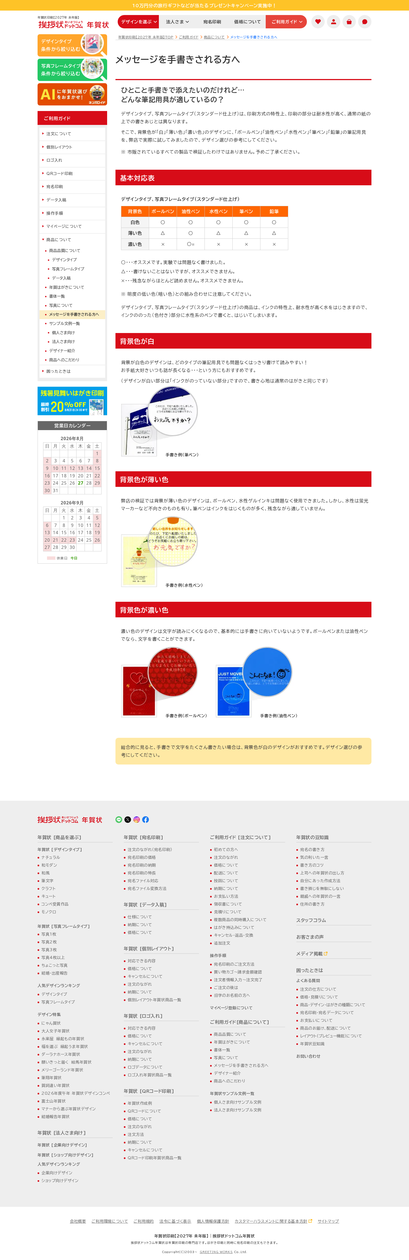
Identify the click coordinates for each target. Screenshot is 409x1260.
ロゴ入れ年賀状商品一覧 (150, 1075)
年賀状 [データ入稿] (145, 905)
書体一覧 (57, 296)
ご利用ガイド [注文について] (240, 837)
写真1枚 (48, 934)
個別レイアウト (59, 147)
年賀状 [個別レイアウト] (149, 948)
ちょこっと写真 (54, 965)
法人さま (175, 22)
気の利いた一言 (314, 857)
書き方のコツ (312, 865)
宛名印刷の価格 (142, 857)
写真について (61, 305)
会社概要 (78, 1221)
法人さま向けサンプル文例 (238, 1110)
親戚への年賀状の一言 (320, 896)
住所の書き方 (312, 904)
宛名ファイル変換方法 (147, 889)
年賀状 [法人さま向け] (62, 1133)
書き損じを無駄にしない (322, 889)
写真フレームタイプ (68, 269)
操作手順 (54, 213)
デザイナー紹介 (62, 351)
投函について (226, 881)
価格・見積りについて (319, 997)
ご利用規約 (144, 1221)
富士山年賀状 (53, 1101)
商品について (214, 37)
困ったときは (58, 371)
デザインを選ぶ (136, 22)
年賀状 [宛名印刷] (143, 837)
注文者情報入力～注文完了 (238, 980)
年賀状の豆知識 (312, 837)
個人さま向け (63, 333)
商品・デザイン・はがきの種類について (332, 1005)
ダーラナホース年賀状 (60, 1054)
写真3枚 (49, 950)
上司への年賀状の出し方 (322, 873)
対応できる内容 (142, 961)
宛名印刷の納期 (142, 865)
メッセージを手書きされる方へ (74, 314)
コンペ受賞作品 (55, 904)
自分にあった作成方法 (320, 881)
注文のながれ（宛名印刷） (150, 850)
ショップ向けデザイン (60, 1181)
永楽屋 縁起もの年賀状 (62, 1039)
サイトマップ (328, 1221)
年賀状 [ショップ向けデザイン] (66, 1155)
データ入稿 (56, 200)
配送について (226, 873)
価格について (247, 22)
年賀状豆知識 (312, 1044)
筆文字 (47, 881)
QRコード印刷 (59, 174)
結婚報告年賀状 (55, 1117)
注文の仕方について (318, 989)
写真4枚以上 (53, 958)
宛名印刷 (212, 22)
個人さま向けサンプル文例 (238, 1102)
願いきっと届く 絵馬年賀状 (66, 1062)
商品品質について (64, 251)
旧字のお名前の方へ (232, 995)
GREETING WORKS (216, 1252)
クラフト (48, 889)
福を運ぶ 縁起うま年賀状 (64, 1047)
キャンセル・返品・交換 (233, 935)
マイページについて (64, 226)
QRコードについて (144, 1111)
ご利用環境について (110, 1221)
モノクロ (48, 912)
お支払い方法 (226, 896)
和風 (45, 873)
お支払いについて (316, 1020)
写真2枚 (49, 942)
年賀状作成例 (140, 1103)
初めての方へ (226, 850)
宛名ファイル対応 (143, 881)
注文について (59, 134)
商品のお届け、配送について (325, 1028)
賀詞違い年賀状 (55, 1086)
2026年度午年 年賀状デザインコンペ (75, 1093)
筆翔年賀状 (51, 1078)
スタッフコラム (311, 920)
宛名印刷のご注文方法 (234, 964)
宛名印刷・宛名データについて (327, 1013)
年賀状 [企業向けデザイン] (62, 1145)
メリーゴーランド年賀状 (62, 1070)
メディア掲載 (309, 953)
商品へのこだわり (64, 360)
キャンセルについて (145, 976)
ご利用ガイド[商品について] (240, 1022)
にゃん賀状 (51, 1023)
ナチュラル (50, 857)
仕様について (140, 917)
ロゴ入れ (54, 160)
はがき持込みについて (234, 927)
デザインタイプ (64, 260)
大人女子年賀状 (55, 1031)
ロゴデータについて (145, 1067)
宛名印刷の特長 (142, 873)
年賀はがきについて (66, 287)
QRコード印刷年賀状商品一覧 (155, 1158)
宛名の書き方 (312, 850)
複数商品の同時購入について (240, 920)
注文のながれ (140, 984)
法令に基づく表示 (175, 1221)
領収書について (228, 904)
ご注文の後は (226, 988)
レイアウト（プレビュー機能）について (331, 1036)
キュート (48, 896)
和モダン (49, 865)
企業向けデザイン (56, 1173)
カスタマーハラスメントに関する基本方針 (271, 1221)
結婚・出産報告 (54, 973)
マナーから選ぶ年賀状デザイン (68, 1109)
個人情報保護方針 (213, 1221)
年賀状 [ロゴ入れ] (143, 1016)
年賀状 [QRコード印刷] (149, 1091)
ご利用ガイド (284, 22)
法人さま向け (63, 342)
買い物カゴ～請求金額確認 (238, 972)
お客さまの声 (310, 937)
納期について (140, 925)
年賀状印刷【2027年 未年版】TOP (145, 37)
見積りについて (228, 912)
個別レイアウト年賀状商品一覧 (154, 1000)
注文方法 (136, 1134)
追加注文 (222, 943)
